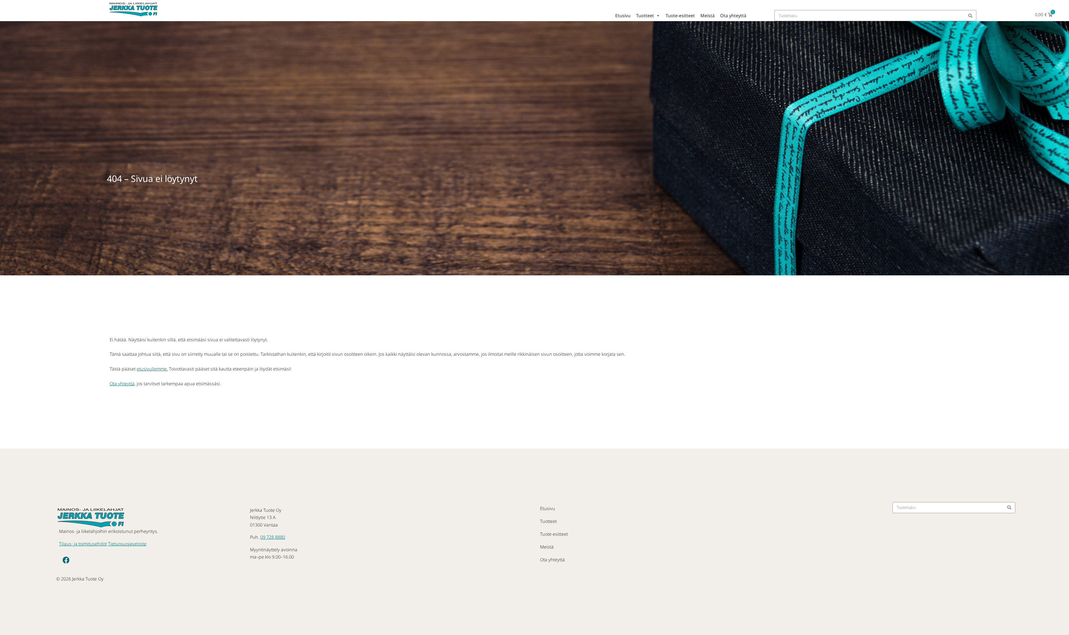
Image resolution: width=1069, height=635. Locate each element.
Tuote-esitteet (680, 16)
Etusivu (623, 16)
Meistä (707, 16)
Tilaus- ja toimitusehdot (83, 544)
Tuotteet (645, 16)
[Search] (970, 15)
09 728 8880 (272, 537)
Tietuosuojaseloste (127, 544)
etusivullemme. (152, 369)
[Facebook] (66, 560)
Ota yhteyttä (733, 16)
